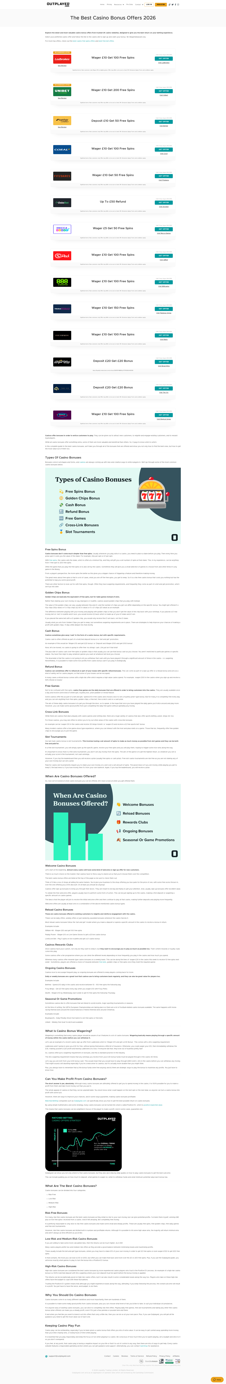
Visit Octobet (164, 207)
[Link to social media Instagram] (178, 5)
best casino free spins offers (84, 41)
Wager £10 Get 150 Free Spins (113, 307)
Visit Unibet (164, 95)
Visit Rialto (164, 339)
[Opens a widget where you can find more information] (217, 1380)
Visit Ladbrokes (163, 63)
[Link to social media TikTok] (169, 5)
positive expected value (153, 1105)
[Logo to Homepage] (58, 4)
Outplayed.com (80, 1101)
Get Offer (164, 58)
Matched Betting (51, 1101)
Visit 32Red (164, 260)
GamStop (144, 1346)
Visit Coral (163, 153)
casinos (82, 462)
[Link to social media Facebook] (175, 5)
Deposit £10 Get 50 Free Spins (113, 120)
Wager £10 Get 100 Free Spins (112, 57)
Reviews (124, 1356)
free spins (53, 560)
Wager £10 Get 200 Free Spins (113, 90)
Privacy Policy (164, 1356)
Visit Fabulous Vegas (163, 313)
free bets (102, 962)
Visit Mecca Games (164, 233)
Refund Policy (151, 1356)
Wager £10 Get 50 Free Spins (113, 175)
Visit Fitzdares (164, 180)
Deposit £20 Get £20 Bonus (113, 361)
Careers (116, 1356)
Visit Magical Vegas (164, 419)
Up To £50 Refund (113, 201)
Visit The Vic (163, 392)
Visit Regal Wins (164, 366)
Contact (107, 1356)
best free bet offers (106, 41)
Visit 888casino (163, 286)
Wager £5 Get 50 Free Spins (113, 228)
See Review (62, 65)
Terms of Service (137, 1356)
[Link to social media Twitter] (173, 5)
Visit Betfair (164, 126)
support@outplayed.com (60, 1356)
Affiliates (176, 1356)
